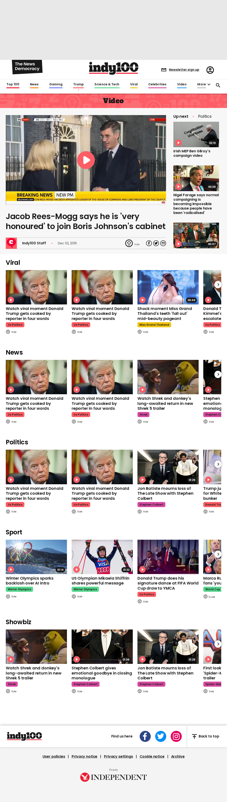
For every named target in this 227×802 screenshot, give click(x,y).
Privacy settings (118, 756)
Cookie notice (152, 756)
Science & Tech (106, 84)
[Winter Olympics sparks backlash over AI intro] (36, 557)
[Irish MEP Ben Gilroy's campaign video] (196, 134)
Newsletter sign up (184, 69)
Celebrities (157, 84)
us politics (15, 325)
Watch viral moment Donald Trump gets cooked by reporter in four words (34, 313)
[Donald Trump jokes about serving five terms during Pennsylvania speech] (196, 235)
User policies (54, 756)
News (34, 84)
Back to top (209, 736)
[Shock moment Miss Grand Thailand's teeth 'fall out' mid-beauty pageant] (168, 287)
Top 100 (12, 84)
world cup (212, 589)
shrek (143, 414)
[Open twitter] (160, 736)
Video (182, 84)
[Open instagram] (176, 736)
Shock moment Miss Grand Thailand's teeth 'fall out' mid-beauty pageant (164, 313)
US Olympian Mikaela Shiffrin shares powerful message (100, 580)
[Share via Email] (163, 243)
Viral (134, 84)
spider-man (213, 684)
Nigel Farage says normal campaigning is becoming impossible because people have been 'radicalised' (196, 203)
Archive (178, 756)
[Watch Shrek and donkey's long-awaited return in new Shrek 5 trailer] (168, 377)
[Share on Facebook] (149, 243)
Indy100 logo (113, 68)
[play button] (86, 160)
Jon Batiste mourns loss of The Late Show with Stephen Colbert (165, 493)
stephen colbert (151, 504)
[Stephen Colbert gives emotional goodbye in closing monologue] (102, 646)
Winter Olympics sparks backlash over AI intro (29, 580)
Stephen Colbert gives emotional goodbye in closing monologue (102, 673)
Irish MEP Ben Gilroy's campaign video (191, 153)
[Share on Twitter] (156, 243)
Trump (78, 84)
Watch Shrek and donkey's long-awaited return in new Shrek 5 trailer (165, 403)
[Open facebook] (145, 736)
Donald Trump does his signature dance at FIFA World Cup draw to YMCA (168, 583)
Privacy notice (84, 756)
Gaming (56, 84)
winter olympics (19, 589)
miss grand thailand (154, 325)
